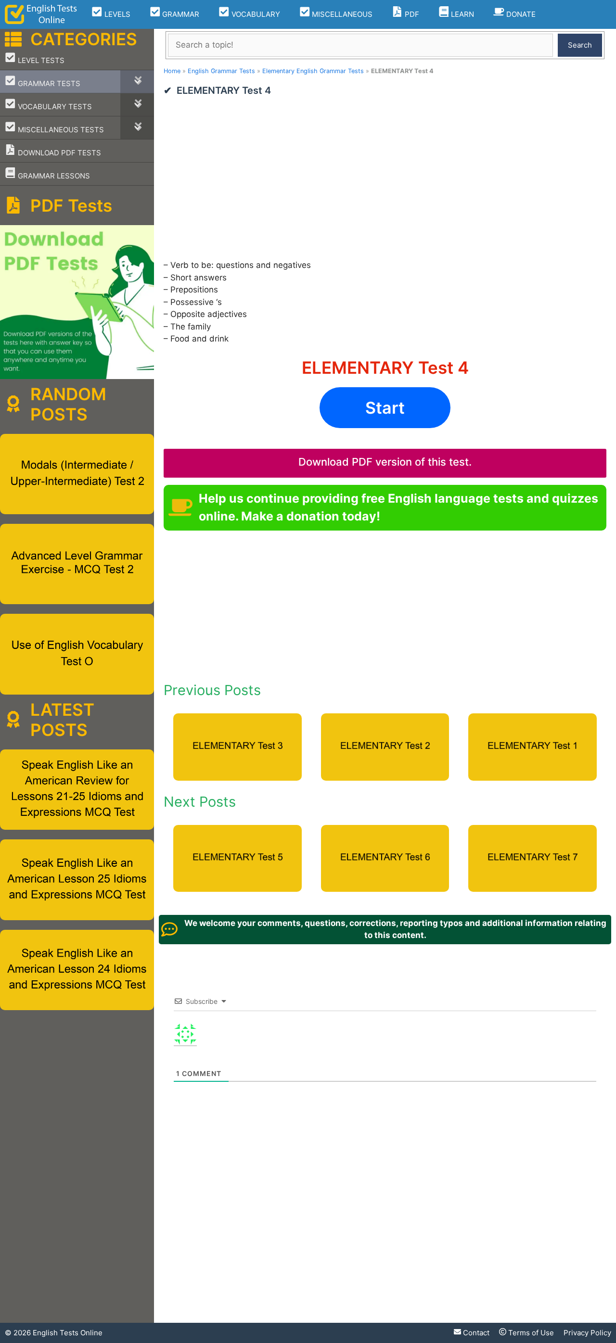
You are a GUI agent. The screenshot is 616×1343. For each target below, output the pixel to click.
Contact (475, 1332)
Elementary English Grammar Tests (313, 71)
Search (580, 45)
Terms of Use (530, 1332)
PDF (411, 14)
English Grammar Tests (221, 71)
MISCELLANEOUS (341, 14)
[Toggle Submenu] (137, 81)
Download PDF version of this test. (385, 462)
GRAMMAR (179, 14)
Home (172, 71)
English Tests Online (68, 1332)
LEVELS (116, 14)
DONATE (520, 14)
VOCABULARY (255, 14)
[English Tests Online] (41, 14)
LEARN (461, 14)
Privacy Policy (587, 1332)
